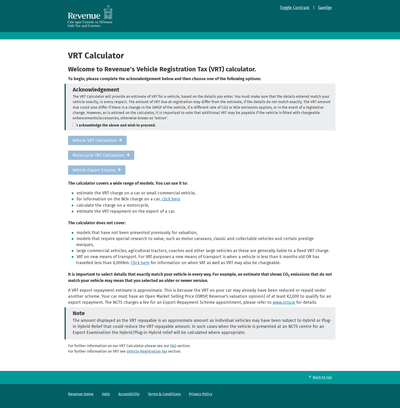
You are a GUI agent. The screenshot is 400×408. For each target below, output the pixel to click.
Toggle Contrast (294, 7)
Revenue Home (81, 394)
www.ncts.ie (284, 302)
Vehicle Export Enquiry (94, 170)
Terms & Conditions (164, 394)
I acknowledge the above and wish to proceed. (116, 125)
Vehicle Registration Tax (147, 351)
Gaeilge (325, 7)
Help (106, 394)
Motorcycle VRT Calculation (99, 155)
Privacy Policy (200, 394)
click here (171, 199)
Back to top (322, 377)
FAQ (173, 346)
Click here (140, 262)
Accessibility (129, 394)
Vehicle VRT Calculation (95, 140)
